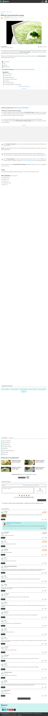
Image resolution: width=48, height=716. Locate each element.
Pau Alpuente (7, 19)
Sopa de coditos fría (6, 443)
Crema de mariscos (14, 389)
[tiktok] (15, 710)
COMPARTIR (42, 2)
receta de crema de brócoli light (28, 160)
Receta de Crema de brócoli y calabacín (39, 461)
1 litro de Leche (7, 76)
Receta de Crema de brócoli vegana (16, 468)
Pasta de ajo (5, 454)
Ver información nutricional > (24, 86)
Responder (3, 519)
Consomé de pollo (6, 445)
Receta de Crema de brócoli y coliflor (39, 468)
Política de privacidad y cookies (27, 713)
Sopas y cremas (6, 12)
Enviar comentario (41, 500)
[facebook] (3, 710)
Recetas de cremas (5, 166)
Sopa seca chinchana (7, 441)
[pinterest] (12, 710)
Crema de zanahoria (23, 389)
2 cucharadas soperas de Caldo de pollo (12, 84)
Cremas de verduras (33, 389)
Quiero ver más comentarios (24, 698)
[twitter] (5, 710)
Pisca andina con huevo (7, 447)
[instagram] (8, 710)
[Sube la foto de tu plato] (27, 477)
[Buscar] (46, 1)
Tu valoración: (17, 497)
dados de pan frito (36, 159)
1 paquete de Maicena (9, 77)
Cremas (10, 12)
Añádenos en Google (42, 47)
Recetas (2, 12)
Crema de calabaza (5, 389)
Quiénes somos (14, 713)
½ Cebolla (6, 81)
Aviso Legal (20, 713)
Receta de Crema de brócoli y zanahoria (16, 461)
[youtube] (10, 710)
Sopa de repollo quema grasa (8, 450)
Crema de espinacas (42, 389)
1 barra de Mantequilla (9, 83)
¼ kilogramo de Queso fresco (10, 79)
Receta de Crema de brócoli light (21, 108)
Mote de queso (5, 452)
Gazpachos (24, 391)
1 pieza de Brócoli (8, 74)
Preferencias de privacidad (38, 713)
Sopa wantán (5, 448)
